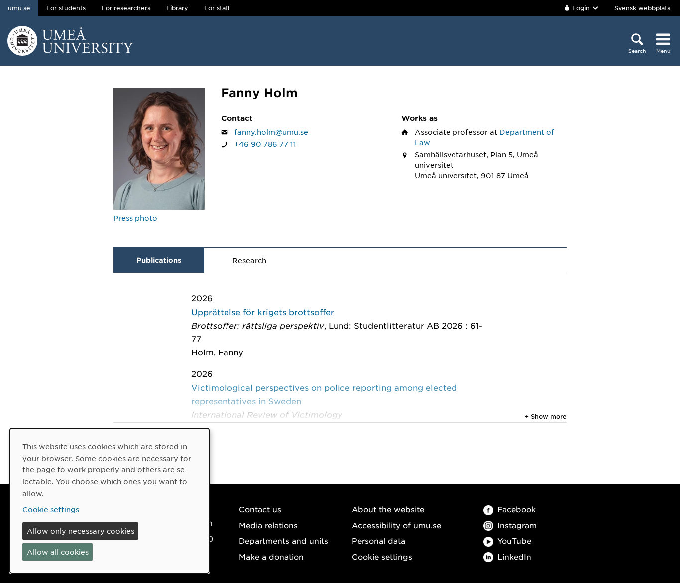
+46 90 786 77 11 (265, 143)
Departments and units (283, 540)
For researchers (126, 8)
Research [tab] (249, 260)
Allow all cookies (58, 551)
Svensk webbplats (642, 8)
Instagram (517, 525)
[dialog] (109, 500)
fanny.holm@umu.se (271, 131)
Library (177, 8)
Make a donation (271, 556)
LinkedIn (514, 556)
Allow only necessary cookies (80, 530)
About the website (388, 509)
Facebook (516, 509)
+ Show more (546, 416)
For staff (217, 8)
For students (66, 8)
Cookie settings (382, 556)
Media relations (268, 525)
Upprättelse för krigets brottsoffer (262, 312)
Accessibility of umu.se (396, 525)
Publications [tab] (158, 260)
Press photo (135, 217)
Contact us (260, 509)
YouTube (514, 540)
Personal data (378, 540)
